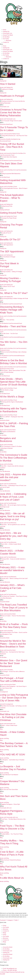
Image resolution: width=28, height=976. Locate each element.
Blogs (4, 932)
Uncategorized (4, 691)
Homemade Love (7, 33)
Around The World (8, 35)
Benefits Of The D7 (10, 239)
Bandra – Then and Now (13, 326)
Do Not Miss (6, 37)
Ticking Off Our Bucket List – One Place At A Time (12, 147)
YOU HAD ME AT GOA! (12, 754)
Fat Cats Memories (5, 471)
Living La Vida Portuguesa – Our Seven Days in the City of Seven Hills (14, 697)
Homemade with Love (6, 808)
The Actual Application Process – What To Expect (12, 198)
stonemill (2, 704)
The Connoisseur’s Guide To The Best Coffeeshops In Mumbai (13, 458)
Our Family (6, 38)
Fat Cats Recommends (12, 160)
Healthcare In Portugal (12, 95)
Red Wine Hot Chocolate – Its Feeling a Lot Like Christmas (13, 717)
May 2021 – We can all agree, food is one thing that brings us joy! (12, 516)
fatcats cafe (3, 87)
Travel (11, 124)
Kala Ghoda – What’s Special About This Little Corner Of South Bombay (13, 382)
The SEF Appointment (12, 251)
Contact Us (6, 42)
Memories (8, 40)
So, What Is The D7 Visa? (13, 293)
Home (4, 29)
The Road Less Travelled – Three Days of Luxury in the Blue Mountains (14, 607)
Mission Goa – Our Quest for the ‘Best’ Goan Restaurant (13, 663)
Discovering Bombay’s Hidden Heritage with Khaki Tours (12, 310)
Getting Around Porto (11, 212)
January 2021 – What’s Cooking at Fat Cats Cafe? (12, 588)
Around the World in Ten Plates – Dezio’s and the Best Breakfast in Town (13, 644)
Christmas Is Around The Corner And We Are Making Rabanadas (13, 112)
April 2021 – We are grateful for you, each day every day (13, 536)
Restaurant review (5, 350)
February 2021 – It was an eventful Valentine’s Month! (12, 570)
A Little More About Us (12, 877)
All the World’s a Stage (12, 396)
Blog (1, 729)
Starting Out (6, 31)
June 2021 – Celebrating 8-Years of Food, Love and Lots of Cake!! (13, 497)
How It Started (7, 84)
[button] (14, 44)
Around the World (4, 124)
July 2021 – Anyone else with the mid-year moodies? (13, 477)
